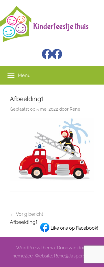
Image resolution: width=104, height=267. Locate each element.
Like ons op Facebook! (73, 228)
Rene (75, 109)
